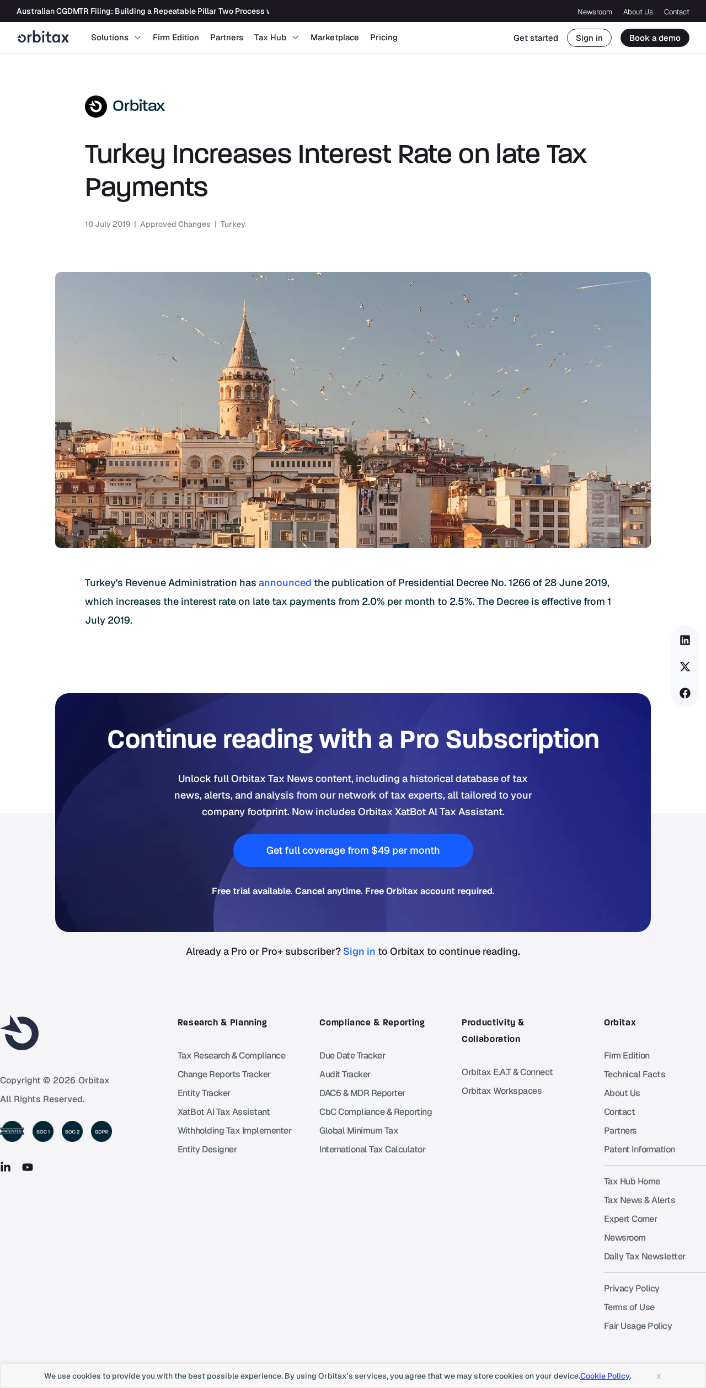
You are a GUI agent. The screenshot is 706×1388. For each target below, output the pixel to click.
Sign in (589, 38)
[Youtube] (27, 1167)
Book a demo (655, 38)
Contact (676, 12)
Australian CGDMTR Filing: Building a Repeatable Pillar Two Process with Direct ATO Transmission (195, 11)
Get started (536, 38)
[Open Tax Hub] (295, 37)
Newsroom (594, 12)
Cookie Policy (605, 1376)
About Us (638, 12)
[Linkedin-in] (5, 1167)
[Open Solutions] (137, 37)
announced (285, 582)
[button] (685, 640)
